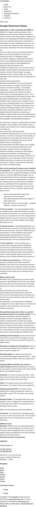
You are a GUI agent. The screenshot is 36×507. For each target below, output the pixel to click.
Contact (7, 18)
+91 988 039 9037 (6, 451)
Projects (8, 11)
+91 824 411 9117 (6, 449)
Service (2, 477)
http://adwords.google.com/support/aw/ (12, 437)
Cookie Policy (15, 503)
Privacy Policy (4, 503)
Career (7, 16)
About (2, 470)
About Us (7, 7)
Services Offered (11, 13)
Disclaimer (3, 506)
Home (6, 5)
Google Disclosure (27, 503)
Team (6, 9)
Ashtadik (15, 497)
